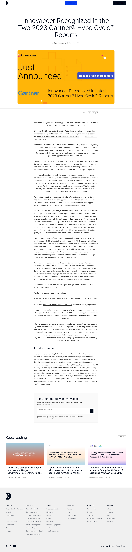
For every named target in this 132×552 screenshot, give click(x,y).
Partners (110, 521)
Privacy (8, 531)
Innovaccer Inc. (76, 131)
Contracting (50, 528)
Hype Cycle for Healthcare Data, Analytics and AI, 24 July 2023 (67, 298)
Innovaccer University (94, 518)
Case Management (52, 531)
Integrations (10, 515)
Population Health (32, 509)
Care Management (32, 512)
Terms (118, 546)
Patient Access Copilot (34, 534)
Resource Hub (92, 509)
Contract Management (33, 515)
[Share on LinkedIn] (89, 112)
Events (89, 512)
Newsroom (70, 14)
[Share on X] (93, 112)
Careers (110, 512)
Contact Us (111, 518)
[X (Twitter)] (7, 546)
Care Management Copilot (35, 531)
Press (109, 515)
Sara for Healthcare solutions (45, 249)
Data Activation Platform (14, 509)
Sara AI (8, 512)
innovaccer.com (43, 384)
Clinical (48, 518)
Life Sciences (71, 518)
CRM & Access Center (33, 521)
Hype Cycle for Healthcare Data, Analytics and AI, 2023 (58, 136)
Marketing (49, 512)
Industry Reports (92, 521)
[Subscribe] (91, 411)
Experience (50, 521)
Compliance (10, 525)
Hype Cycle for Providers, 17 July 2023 (57, 305)
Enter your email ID (45, 409)
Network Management (33, 525)
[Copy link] (96, 112)
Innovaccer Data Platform (47, 238)
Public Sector (71, 515)
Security (8, 528)
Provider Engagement (53, 525)
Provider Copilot (31, 528)
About (109, 509)
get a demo (76, 285)
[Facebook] (10, 546)
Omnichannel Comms (33, 518)
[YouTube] (14, 546)
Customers (90, 515)
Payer (69, 512)
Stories (37, 3)
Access (48, 515)
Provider (69, 509)
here (55, 287)
